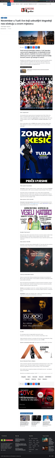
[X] (28, 47)
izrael (34, 442)
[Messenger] (36, 47)
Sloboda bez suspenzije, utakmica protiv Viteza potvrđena (29, 399)
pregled (27, 379)
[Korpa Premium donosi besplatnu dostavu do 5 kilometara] (45, 440)
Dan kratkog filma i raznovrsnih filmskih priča (51, 448)
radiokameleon (4, 28)
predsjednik (34, 445)
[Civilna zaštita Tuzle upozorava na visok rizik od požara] (23, 71)
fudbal (37, 440)
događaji (24, 376)
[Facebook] (26, 47)
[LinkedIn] (31, 47)
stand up (34, 379)
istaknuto (30, 442)
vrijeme (30, 451)
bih (29, 438)
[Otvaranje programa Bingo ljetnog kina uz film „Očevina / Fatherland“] (36, 418)
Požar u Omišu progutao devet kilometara (21, 1)
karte (29, 376)
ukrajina (36, 449)
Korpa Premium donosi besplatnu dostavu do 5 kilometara (51, 441)
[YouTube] (4, 450)
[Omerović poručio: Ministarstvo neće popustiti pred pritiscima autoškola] (48, 418)
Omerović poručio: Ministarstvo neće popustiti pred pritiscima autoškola (47, 423)
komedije (35, 376)
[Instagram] (5, 450)
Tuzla (2, 17)
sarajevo (30, 447)
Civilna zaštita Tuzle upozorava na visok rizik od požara (38, 69)
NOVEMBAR (48, 376)
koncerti (41, 376)
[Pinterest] (34, 47)
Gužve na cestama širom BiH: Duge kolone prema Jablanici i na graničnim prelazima (24, 423)
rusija (38, 445)
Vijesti (6, 17)
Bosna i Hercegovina (34, 438)
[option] (36, 398)
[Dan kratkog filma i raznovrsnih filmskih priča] (45, 448)
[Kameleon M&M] (27, 10)
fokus (34, 440)
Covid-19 (30, 440)
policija (30, 445)
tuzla (40, 379)
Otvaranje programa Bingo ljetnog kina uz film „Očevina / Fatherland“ (35, 423)
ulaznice (45, 379)
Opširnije (9, 448)
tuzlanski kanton (31, 449)
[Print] (39, 47)
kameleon (37, 442)
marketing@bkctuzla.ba (34, 203)
